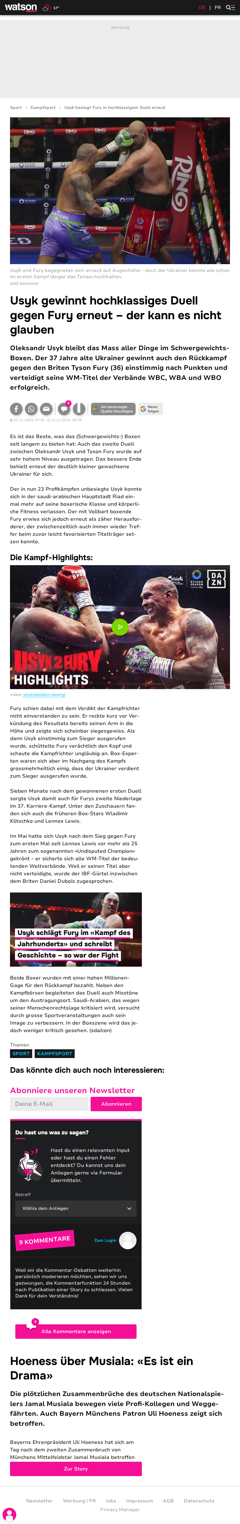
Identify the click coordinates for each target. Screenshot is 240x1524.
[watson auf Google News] (150, 409)
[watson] (21, 7)
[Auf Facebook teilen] (16, 409)
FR (218, 7)
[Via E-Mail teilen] (46, 409)
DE (202, 7)
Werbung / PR (79, 1501)
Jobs (111, 1501)
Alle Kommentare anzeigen (76, 1331)
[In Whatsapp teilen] (31, 409)
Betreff (23, 1195)
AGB (168, 1501)
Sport (16, 108)
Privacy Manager (120, 1509)
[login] (9, 1514)
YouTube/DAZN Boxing (44, 695)
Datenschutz (199, 1501)
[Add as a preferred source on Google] (113, 409)
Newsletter (39, 1501)
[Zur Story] (120, 1415)
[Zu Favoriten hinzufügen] (79, 409)
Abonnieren (116, 1104)
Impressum (139, 1501)
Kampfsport (43, 108)
